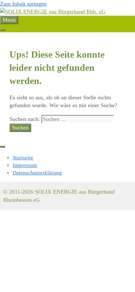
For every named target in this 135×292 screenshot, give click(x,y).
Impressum (25, 165)
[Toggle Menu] (2, 30)
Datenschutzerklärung (37, 173)
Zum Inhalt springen (23, 4)
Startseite (23, 158)
